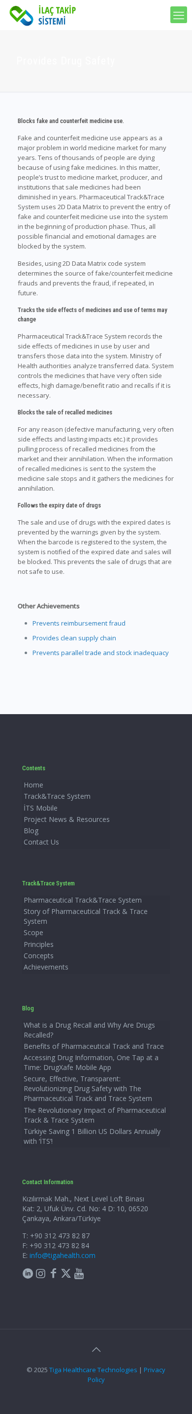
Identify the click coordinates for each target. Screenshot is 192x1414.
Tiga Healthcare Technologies (93, 1369)
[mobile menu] (178, 14)
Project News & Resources (67, 819)
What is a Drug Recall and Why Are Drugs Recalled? (89, 1029)
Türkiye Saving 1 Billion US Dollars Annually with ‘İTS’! (92, 1136)
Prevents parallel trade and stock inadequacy (100, 652)
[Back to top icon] (96, 1349)
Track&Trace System (57, 796)
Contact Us (41, 842)
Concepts (39, 955)
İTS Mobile (41, 808)
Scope (33, 932)
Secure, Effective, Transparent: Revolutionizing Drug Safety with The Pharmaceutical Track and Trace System (88, 1088)
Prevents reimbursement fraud (79, 623)
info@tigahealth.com (63, 1255)
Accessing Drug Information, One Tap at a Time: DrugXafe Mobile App (91, 1062)
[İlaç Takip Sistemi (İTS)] (42, 14)
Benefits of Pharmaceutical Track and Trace (94, 1046)
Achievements (46, 967)
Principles (39, 944)
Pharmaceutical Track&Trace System (83, 900)
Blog (31, 830)
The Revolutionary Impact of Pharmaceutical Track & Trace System (95, 1115)
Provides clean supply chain (74, 637)
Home (33, 784)
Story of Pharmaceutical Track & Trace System (86, 916)
